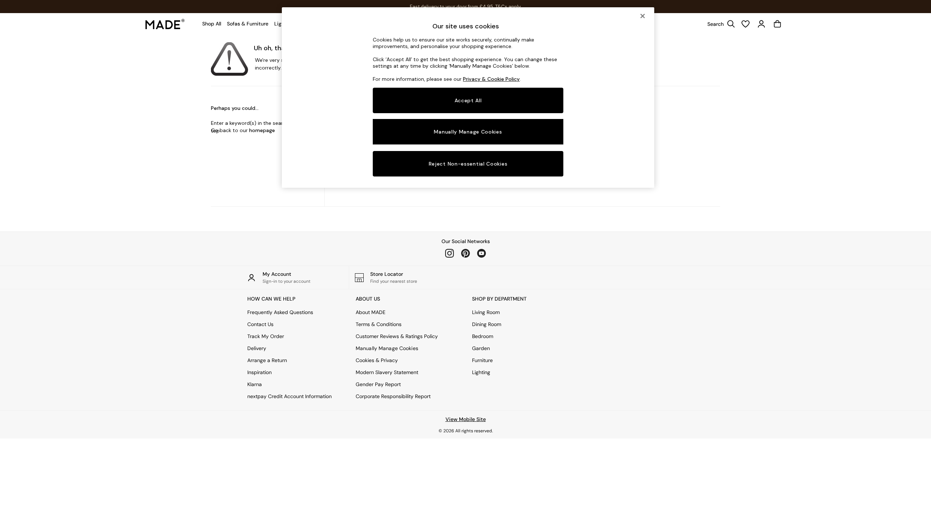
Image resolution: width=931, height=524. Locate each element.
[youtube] (482, 253)
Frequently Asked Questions (280, 312)
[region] (468, 97)
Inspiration (259, 372)
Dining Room (486, 324)
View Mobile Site (465, 419)
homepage (262, 130)
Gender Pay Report (378, 384)
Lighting (481, 372)
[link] (719, 24)
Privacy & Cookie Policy (491, 79)
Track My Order (265, 336)
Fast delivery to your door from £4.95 (466, 7)
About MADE (370, 312)
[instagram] (449, 253)
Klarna (254, 384)
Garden (481, 348)
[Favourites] (746, 24)
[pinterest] (465, 253)
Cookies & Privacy (377, 360)
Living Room (486, 312)
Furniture (482, 360)
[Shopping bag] (778, 24)
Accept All (468, 100)
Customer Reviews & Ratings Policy (397, 336)
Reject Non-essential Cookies (468, 163)
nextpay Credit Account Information (289, 396)
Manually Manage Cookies (387, 348)
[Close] (643, 16)
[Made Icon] (165, 24)
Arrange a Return (267, 360)
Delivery (256, 348)
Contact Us (260, 324)
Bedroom (482, 336)
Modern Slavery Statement (387, 372)
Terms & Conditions (378, 324)
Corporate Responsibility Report (393, 396)
